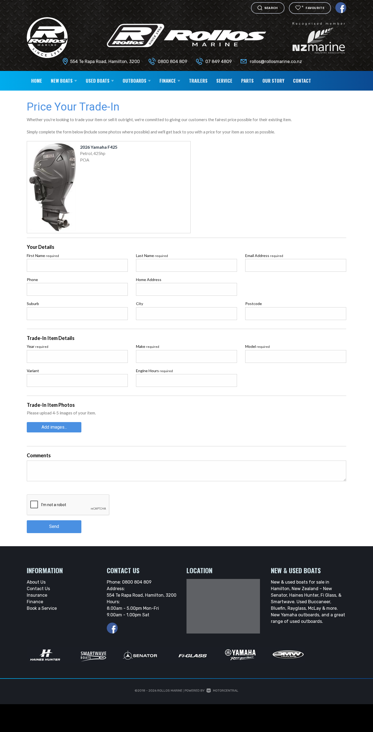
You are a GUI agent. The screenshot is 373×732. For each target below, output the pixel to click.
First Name (43, 255)
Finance (35, 601)
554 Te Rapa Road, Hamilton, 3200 (105, 61)
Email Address (264, 255)
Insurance (37, 595)
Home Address (148, 279)
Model (257, 346)
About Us (36, 582)
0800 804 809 (172, 61)
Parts (247, 80)
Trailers (198, 80)
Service (224, 80)
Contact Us (38, 588)
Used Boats (98, 80)
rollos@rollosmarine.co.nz (276, 61)
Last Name (152, 255)
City (139, 303)
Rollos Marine (169, 690)
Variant (33, 370)
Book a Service (42, 608)
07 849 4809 (218, 61)
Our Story (273, 80)
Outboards (135, 80)
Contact (302, 80)
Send (54, 526)
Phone (32, 279)
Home (36, 80)
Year (37, 346)
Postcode (253, 303)
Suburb (33, 303)
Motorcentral (225, 690)
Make (147, 346)
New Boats (62, 80)
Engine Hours (154, 370)
